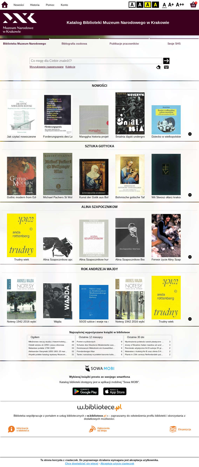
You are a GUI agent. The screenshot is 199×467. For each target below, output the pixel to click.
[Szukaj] (166, 61)
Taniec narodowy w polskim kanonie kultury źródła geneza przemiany (107, 354)
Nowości (19, 4)
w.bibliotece (96, 415)
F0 (164, 4)
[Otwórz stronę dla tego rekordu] (22, 117)
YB (148, 4)
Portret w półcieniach (86, 342)
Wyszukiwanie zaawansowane (47, 66)
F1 (171, 4)
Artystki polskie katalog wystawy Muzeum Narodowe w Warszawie (58, 354)
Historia (34, 4)
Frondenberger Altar (86, 351)
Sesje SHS (174, 43)
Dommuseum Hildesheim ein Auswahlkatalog (97, 348)
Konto (64, 4)
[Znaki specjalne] (166, 67)
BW (139, 4)
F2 (180, 4)
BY (155, 4)
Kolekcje (70, 66)
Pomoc (50, 4)
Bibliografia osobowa (74, 43)
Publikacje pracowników (124, 43)
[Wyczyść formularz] (158, 67)
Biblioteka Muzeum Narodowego (24, 43)
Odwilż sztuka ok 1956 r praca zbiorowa (46, 345)
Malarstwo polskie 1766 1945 (42, 348)
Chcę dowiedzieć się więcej (81, 463)
